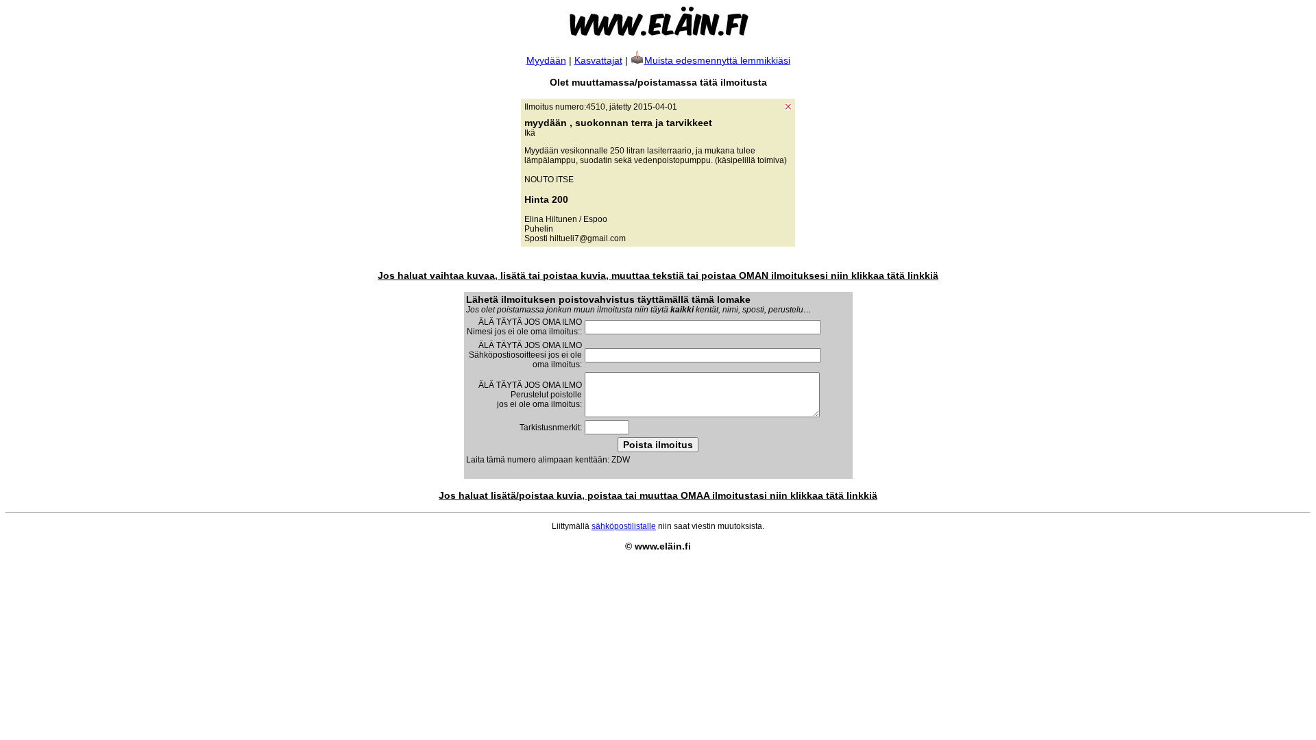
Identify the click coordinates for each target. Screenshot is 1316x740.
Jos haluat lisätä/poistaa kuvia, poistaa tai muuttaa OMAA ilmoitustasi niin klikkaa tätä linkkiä (658, 495)
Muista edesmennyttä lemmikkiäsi (717, 60)
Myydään (546, 60)
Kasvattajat (598, 60)
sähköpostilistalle (624, 526)
